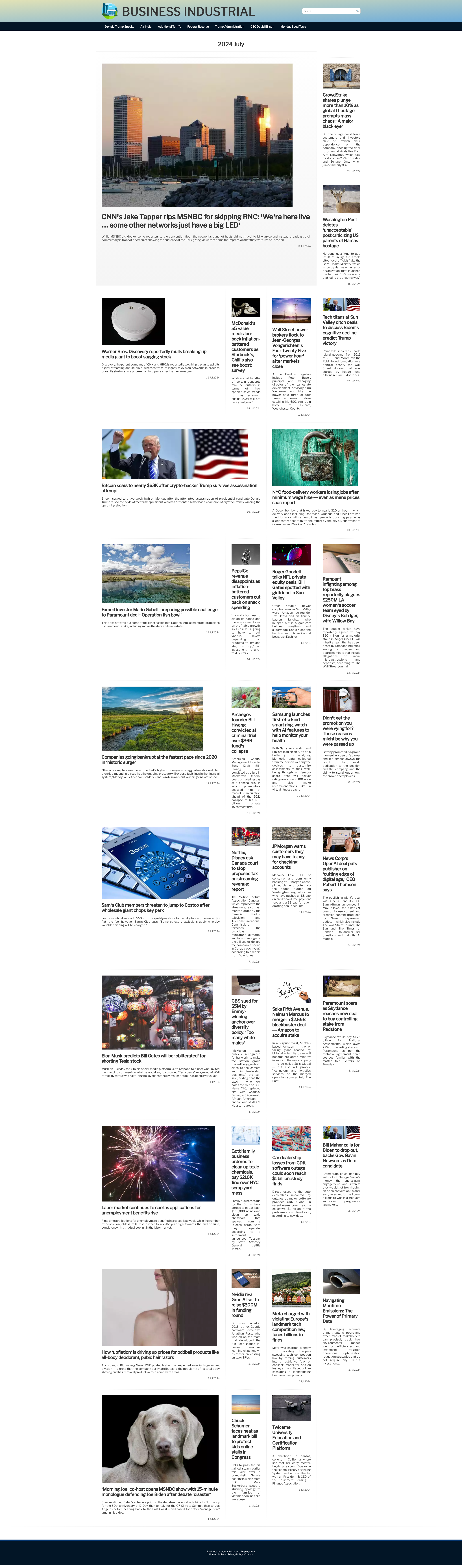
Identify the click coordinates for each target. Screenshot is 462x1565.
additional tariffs (169, 26)
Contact (248, 1554)
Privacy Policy (235, 1554)
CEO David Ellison (262, 26)
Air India (146, 26)
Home (212, 1554)
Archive (221, 1554)
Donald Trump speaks (119, 26)
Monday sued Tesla (293, 26)
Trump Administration (229, 26)
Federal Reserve (198, 26)
